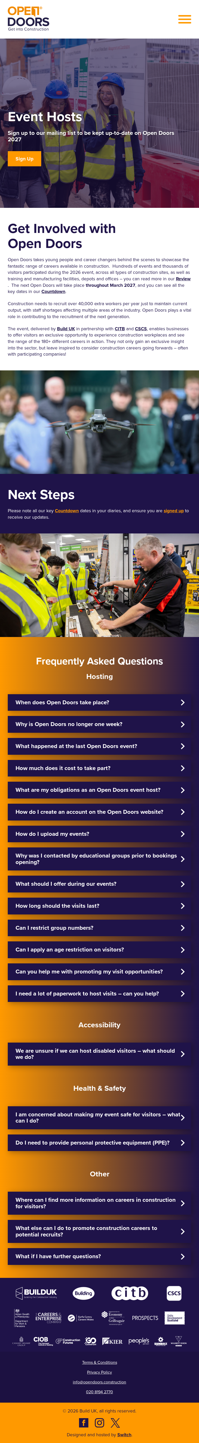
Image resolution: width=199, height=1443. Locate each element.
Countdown (53, 291)
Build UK (66, 329)
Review (183, 279)
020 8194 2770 (99, 1392)
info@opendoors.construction (99, 1382)
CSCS (141, 329)
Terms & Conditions (99, 1362)
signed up (174, 511)
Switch (124, 1435)
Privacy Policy (99, 1372)
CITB (120, 329)
